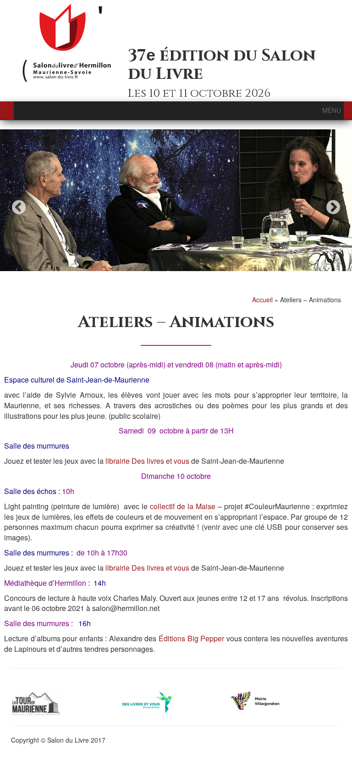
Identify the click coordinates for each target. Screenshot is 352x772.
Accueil (262, 299)
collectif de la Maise (182, 506)
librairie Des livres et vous (146, 460)
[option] (176, 200)
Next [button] (333, 207)
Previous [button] (18, 207)
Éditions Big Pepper (191, 638)
